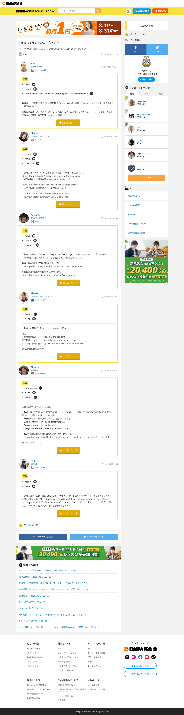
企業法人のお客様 (140, 665)
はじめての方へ (33, 648)
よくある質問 (134, 205)
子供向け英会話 (64, 661)
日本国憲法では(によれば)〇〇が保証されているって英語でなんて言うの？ (52, 614)
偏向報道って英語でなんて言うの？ (35, 595)
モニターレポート (34, 666)
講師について (93, 648)
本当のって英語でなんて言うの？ (34, 608)
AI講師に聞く (143, 11)
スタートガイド (33, 652)
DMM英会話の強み (35, 657)
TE (137, 166)
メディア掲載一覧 (65, 695)
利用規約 (132, 214)
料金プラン (62, 648)
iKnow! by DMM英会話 (36, 685)
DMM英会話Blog (34, 698)
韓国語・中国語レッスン (68, 657)
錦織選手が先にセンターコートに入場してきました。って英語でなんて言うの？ (55, 589)
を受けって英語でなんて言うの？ (34, 620)
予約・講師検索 (94, 657)
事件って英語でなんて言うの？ (33, 602)
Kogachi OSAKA (143, 153)
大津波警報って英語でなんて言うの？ (36, 576)
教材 (90, 661)
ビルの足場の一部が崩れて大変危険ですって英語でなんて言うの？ (49, 570)
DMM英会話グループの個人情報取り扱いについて (72, 690)
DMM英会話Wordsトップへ (140, 232)
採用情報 (61, 700)
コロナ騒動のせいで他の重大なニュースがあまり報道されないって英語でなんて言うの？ (59, 627)
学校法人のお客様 (140, 674)
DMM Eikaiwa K (143, 114)
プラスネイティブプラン (68, 652)
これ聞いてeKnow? (66, 670)
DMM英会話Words (35, 693)
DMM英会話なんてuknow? (38, 689)
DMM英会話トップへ (137, 223)
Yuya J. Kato (141, 101)
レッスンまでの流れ (96, 652)
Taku (138, 140)
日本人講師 (32, 661)
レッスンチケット (95, 666)
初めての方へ (134, 196)
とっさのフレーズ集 (96, 689)
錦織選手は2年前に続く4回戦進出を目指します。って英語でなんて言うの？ (53, 583)
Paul (138, 127)
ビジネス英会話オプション (69, 666)
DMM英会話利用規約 (67, 685)
